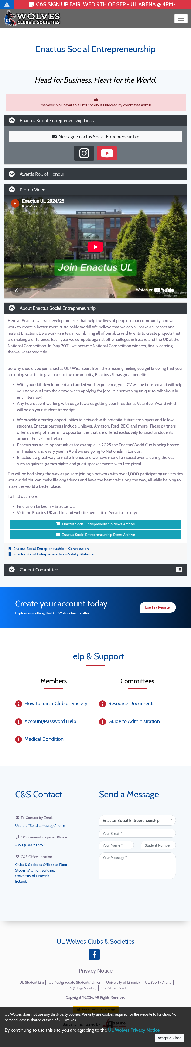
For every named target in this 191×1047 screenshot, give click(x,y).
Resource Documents (131, 703)
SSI (114, 988)
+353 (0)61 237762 (30, 845)
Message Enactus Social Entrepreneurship (98, 136)
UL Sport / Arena (158, 982)
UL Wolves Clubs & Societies (95, 941)
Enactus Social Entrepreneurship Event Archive (98, 534)
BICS (80, 988)
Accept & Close (169, 1038)
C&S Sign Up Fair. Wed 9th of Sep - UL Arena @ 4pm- (106, 4)
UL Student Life (31, 982)
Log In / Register (158, 607)
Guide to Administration (134, 721)
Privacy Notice (96, 970)
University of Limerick (123, 982)
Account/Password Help (50, 721)
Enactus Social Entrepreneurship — (51, 548)
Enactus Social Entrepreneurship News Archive (98, 524)
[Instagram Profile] (84, 153)
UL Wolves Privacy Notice (134, 1030)
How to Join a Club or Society (55, 703)
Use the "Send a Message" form (40, 825)
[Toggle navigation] (181, 18)
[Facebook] (95, 956)
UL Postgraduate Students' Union (75, 982)
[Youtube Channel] (107, 153)
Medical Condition (44, 739)
